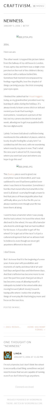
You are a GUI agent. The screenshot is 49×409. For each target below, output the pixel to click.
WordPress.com (33, 403)
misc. (17, 307)
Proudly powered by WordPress (24, 400)
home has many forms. (36, 328)
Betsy (26, 26)
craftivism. (18, 5)
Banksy (11, 174)
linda (18, 353)
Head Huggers (35, 96)
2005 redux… (12, 327)
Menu (40, 6)
